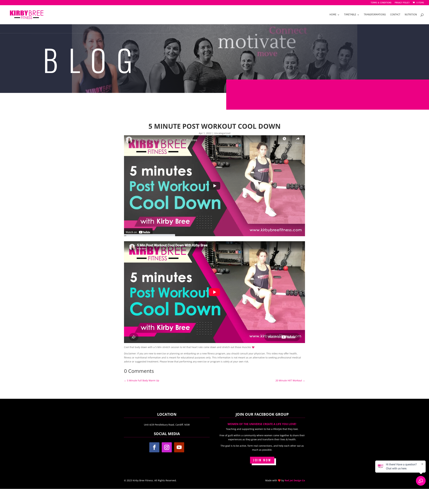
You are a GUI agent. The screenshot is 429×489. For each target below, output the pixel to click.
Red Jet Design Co (295, 480)
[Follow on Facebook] (154, 447)
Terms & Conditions (381, 3)
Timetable (350, 15)
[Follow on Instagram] (167, 447)
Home (332, 15)
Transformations (375, 15)
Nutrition (411, 15)
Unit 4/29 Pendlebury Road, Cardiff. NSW (167, 424)
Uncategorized (222, 133)
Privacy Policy (402, 3)
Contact (395, 15)
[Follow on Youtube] (179, 447)
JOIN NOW (262, 460)
